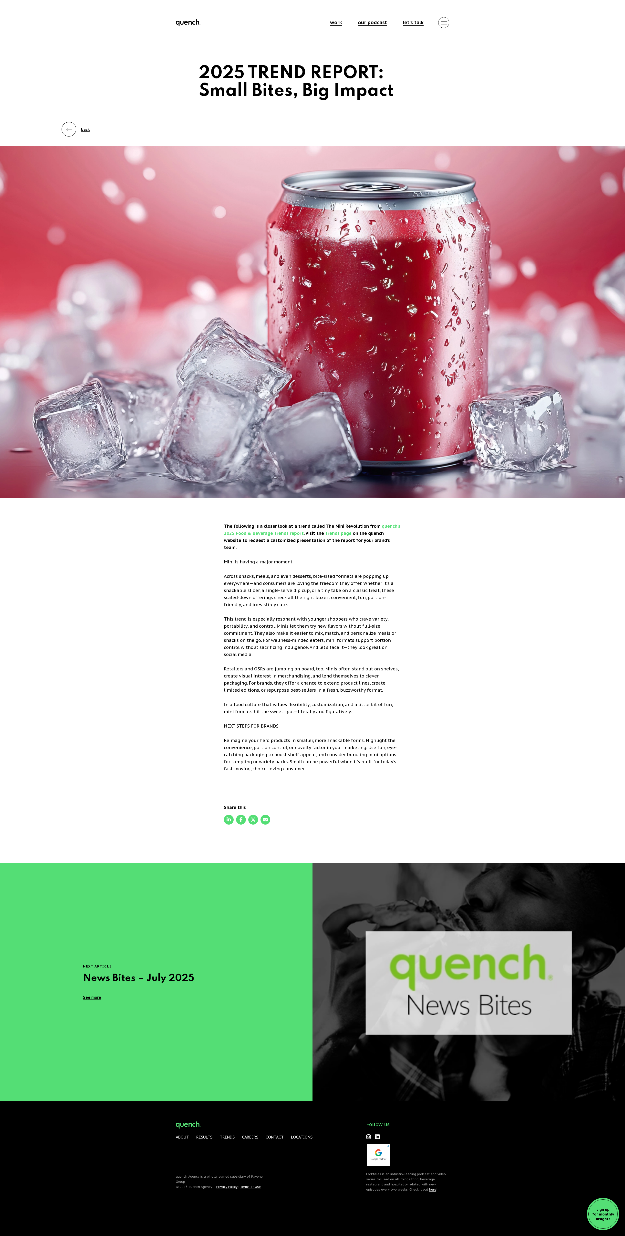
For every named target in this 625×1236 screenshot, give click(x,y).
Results (204, 1137)
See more (92, 997)
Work (336, 22)
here (432, 1189)
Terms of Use (250, 1187)
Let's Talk (413, 22)
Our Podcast (372, 22)
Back (85, 129)
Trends (227, 1137)
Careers (250, 1137)
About (182, 1137)
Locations (301, 1137)
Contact (275, 1137)
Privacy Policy (227, 1187)
